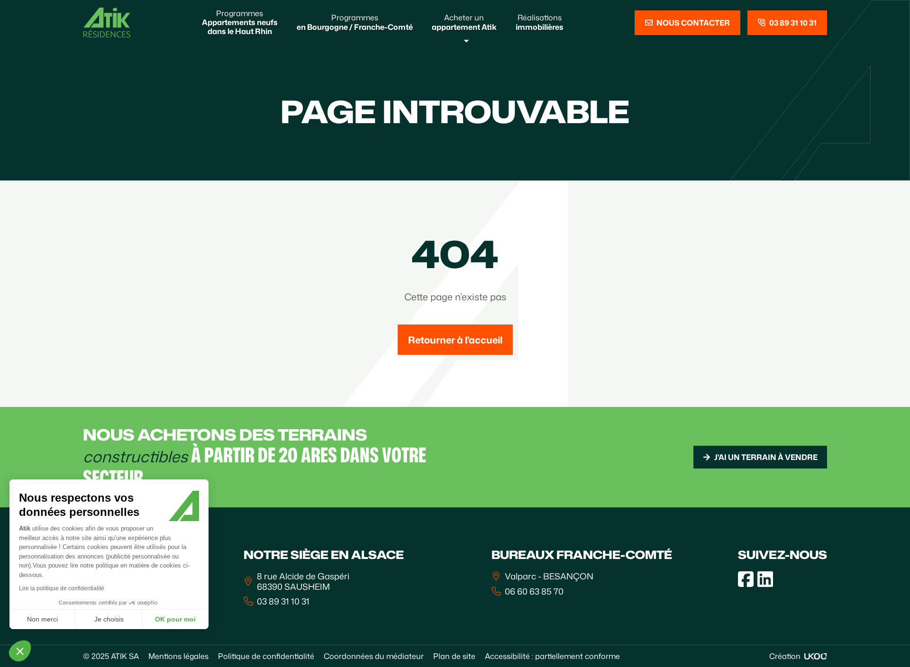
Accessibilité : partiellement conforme (552, 656)
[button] (20, 651)
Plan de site (454, 656)
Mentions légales (178, 656)
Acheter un (464, 22)
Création (785, 656)
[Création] (815, 656)
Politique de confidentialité (266, 656)
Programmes (240, 22)
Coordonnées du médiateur (374, 656)
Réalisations (540, 22)
